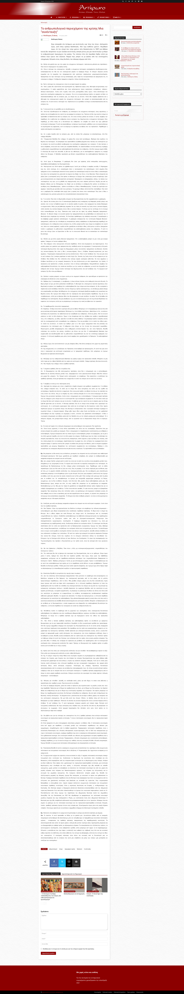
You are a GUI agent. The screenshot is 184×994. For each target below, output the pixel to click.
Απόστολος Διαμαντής (133, 43)
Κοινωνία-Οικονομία (46, 891)
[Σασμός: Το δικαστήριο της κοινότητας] (97, 885)
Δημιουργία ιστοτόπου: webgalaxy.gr (52, 992)
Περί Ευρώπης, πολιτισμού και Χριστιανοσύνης (129, 74)
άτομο (61, 849)
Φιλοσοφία (44, 22)
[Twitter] (135, 1)
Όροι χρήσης (131, 992)
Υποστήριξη (97, 992)
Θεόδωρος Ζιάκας (50, 35)
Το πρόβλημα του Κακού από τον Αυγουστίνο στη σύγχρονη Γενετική (131, 48)
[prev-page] (42, 903)
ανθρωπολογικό (53, 849)
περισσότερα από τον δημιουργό (72, 874)
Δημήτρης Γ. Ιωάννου (126, 60)
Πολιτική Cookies (107, 992)
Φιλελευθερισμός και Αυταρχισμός (74, 894)
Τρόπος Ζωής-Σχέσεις (92, 891)
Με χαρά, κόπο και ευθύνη (87, 972)
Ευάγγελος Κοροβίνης (133, 68)
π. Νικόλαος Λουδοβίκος (134, 51)
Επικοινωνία (139, 992)
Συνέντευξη (87, 849)
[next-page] (45, 903)
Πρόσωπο (79, 849)
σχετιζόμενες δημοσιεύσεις (50, 874)
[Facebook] (125, 1)
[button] (123, 1)
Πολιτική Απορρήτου (120, 992)
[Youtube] (141, 1)
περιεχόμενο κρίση (70, 849)
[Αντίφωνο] (92, 9)
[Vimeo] (138, 1)
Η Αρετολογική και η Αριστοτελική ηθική (130, 66)
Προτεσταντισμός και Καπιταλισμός (131, 41)
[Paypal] (132, 1)
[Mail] (129, 1)
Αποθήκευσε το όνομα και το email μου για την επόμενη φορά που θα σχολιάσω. (68, 949)
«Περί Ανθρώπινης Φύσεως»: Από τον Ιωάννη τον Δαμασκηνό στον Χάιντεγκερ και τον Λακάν (130, 57)
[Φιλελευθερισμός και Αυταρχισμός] (74, 885)
